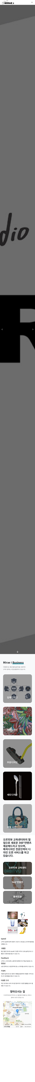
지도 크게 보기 (28, 1026)
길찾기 (21, 1026)
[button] (2, 329)
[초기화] (29, 1016)
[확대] (29, 1010)
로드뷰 (17, 1026)
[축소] (29, 1013)
